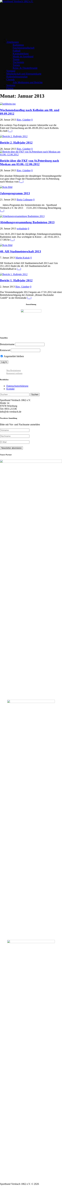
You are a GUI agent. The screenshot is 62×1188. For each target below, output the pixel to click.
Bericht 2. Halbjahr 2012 (16, 142)
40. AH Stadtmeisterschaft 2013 (20, 251)
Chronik (10, 79)
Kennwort (5, 350)
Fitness (9, 88)
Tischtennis (18, 62)
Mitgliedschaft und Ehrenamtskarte (23, 73)
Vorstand (10, 70)
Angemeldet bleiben (13, 356)
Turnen (16, 65)
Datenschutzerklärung (17, 386)
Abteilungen (12, 42)
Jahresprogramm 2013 (15, 193)
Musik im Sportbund (23, 56)
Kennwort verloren (14, 373)
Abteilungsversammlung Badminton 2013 (27, 222)
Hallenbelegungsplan (17, 76)
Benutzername (7, 344)
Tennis (16, 59)
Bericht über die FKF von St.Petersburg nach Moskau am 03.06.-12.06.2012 (29, 162)
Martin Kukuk (22, 257)
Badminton (18, 45)
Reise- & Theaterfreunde (25, 68)
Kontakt (10, 388)
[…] (10, 131)
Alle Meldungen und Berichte (28, 82)
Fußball (16, 50)
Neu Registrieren (13, 370)
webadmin (22, 228)
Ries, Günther (24, 119)
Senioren (10, 85)
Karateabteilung (21, 53)
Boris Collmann (25, 199)
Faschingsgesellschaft (23, 47)
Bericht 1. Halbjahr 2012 (16, 280)
